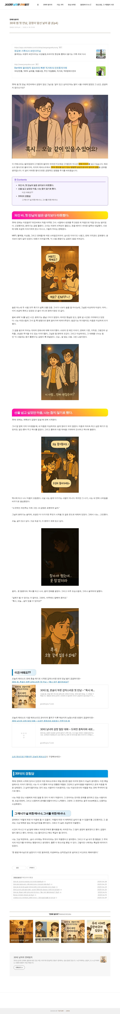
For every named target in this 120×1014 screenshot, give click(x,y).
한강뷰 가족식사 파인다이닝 (27, 51)
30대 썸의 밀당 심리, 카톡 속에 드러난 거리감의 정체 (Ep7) (31, 884)
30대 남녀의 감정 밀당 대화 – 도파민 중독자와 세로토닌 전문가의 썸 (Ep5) (36, 889)
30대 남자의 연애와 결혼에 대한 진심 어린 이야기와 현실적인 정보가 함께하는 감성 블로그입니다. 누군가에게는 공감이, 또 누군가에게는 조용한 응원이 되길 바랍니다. (56, 962)
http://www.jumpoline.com (24, 64)
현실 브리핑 (72, 5)
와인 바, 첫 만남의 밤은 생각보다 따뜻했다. (36, 185)
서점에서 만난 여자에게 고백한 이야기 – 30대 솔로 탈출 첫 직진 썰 (34, 898)
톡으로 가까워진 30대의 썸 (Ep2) (23, 895)
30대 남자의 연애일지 (23, 957)
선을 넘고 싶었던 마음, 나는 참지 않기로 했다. (37, 189)
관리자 (68, 1011)
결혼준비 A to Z (85, 5)
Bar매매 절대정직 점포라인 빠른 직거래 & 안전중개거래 (40, 68)
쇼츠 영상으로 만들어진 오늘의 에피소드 (29, 756)
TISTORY (61, 1011)
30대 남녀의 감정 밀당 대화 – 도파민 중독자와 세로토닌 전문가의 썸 (41, 721)
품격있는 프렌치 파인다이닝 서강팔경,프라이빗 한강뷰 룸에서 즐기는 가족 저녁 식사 (50, 54)
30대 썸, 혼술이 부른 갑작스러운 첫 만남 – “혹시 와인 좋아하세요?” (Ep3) (36, 892)
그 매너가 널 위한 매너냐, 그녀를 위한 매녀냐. (40, 200)
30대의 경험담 (24, 196)
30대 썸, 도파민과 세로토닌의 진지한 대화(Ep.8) (28, 881)
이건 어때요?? (27, 192)
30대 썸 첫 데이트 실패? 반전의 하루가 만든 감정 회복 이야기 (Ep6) (34, 887)
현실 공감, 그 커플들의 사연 (105, 5)
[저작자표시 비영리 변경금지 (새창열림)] (39, 868)
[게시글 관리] (23, 868)
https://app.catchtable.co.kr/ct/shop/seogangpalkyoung (36, 47)
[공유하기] (20, 868)
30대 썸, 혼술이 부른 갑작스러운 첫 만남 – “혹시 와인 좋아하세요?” (40, 682)
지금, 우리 (60, 5)
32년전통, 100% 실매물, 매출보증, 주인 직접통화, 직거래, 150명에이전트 (45, 71)
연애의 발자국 (47, 5)
